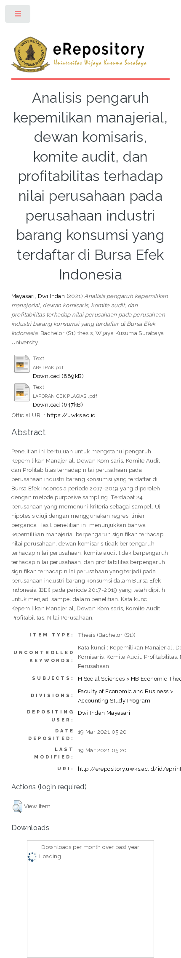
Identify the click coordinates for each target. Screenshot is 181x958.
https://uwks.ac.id (71, 415)
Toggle (18, 16)
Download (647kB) (58, 404)
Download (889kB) (58, 376)
